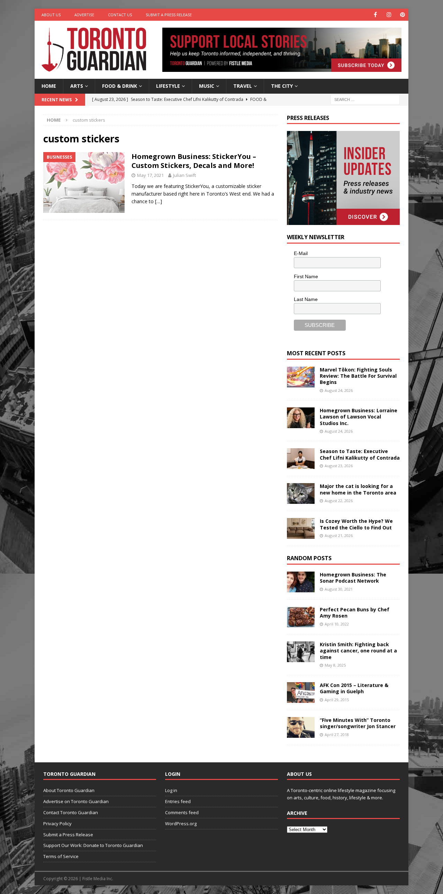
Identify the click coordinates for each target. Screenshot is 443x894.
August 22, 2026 (339, 500)
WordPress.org (181, 823)
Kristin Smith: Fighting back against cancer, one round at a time (358, 650)
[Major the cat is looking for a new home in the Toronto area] (301, 493)
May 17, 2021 (150, 175)
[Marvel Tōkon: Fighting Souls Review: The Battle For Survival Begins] (301, 377)
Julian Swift (184, 175)
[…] (158, 201)
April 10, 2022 (337, 624)
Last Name (306, 299)
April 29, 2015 (337, 699)
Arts (76, 86)
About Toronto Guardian (68, 790)
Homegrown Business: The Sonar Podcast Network (353, 577)
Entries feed (178, 801)
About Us (51, 14)
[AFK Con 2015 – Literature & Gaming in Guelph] (301, 692)
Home (49, 86)
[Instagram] (389, 15)
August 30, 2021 (339, 589)
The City (282, 86)
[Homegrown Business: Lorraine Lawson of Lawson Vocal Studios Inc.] (301, 417)
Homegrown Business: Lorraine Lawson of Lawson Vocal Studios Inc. (358, 416)
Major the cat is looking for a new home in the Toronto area (358, 489)
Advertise (84, 14)
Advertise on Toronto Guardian (76, 801)
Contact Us (120, 14)
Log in (171, 790)
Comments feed (182, 812)
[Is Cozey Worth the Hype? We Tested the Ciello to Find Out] (301, 528)
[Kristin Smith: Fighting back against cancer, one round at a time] (301, 651)
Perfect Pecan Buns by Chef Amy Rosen (354, 612)
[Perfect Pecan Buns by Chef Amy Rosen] (301, 616)
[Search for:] (365, 99)
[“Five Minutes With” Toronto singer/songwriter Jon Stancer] (301, 727)
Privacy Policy (57, 823)
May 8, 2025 (335, 665)
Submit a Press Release (169, 14)
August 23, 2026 (339, 465)
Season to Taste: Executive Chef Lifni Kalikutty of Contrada (360, 454)
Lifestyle (168, 86)
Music (206, 86)
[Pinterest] (402, 15)
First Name (306, 276)
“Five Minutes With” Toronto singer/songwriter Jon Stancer (358, 723)
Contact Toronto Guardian (70, 812)
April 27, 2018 (337, 734)
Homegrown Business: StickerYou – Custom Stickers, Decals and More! (194, 161)
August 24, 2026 (339, 390)
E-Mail (301, 253)
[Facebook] (375, 15)
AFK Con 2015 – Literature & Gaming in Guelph (354, 688)
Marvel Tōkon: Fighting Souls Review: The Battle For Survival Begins (358, 375)
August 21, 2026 (339, 535)
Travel (242, 86)
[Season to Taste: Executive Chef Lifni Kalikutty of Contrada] (301, 458)
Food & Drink (119, 86)
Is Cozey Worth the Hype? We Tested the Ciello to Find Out (356, 524)
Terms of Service (61, 856)
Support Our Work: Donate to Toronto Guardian (93, 845)
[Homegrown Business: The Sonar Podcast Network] (301, 582)
